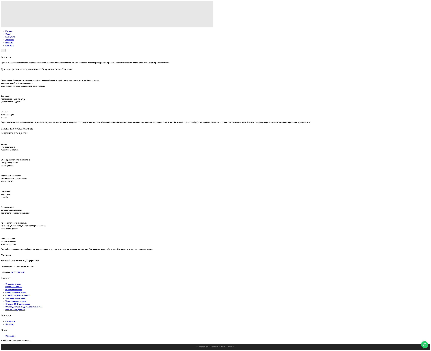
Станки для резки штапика (17, 295)
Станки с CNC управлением (17, 304)
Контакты (9, 45)
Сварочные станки (13, 287)
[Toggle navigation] (3, 50)
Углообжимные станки (15, 301)
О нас (7, 34)
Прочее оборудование (15, 310)
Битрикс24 (231, 347)
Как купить (10, 37)
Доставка (9, 39)
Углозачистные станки (15, 298)
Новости (9, 42)
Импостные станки (13, 289)
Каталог (9, 31)
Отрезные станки (13, 284)
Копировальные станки (15, 292)
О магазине (10, 336)
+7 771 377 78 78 (18, 272)
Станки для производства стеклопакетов (24, 307)
